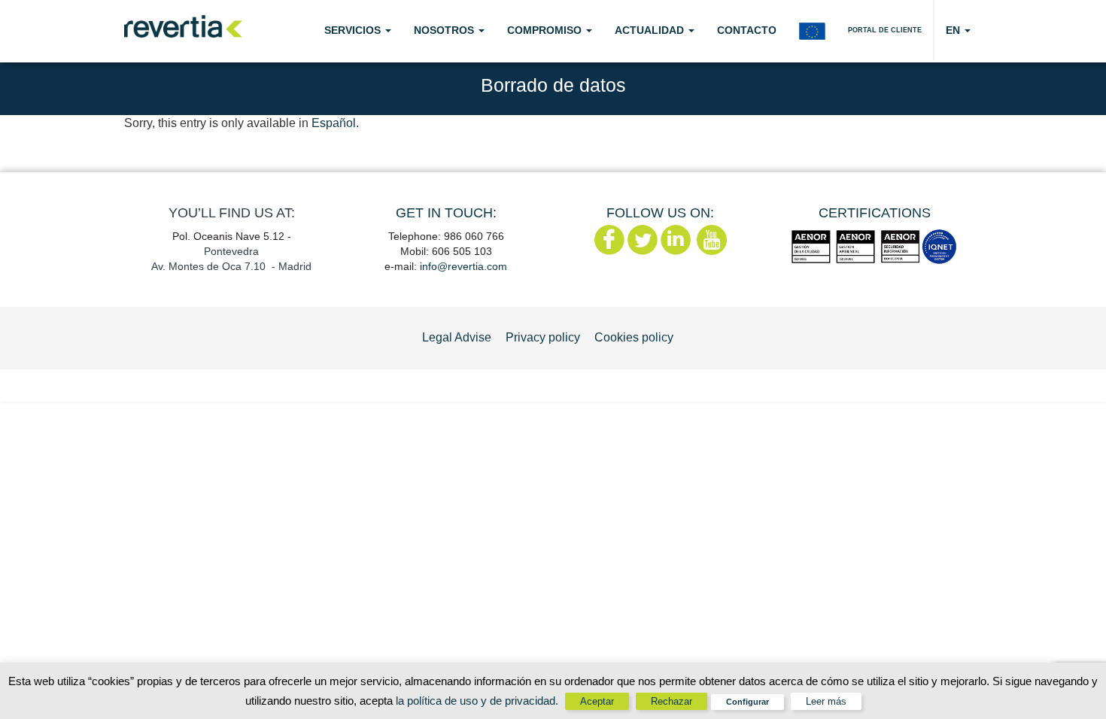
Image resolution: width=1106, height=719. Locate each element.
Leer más (826, 701)
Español (333, 123)
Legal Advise (456, 337)
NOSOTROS (445, 30)
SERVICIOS (354, 30)
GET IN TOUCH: (446, 212)
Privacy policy (543, 337)
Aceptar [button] (597, 701)
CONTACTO (746, 30)
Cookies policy (633, 337)
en (954, 30)
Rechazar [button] (671, 701)
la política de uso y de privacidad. (478, 700)
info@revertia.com (463, 266)
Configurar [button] (747, 701)
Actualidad (651, 30)
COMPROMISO (546, 30)
